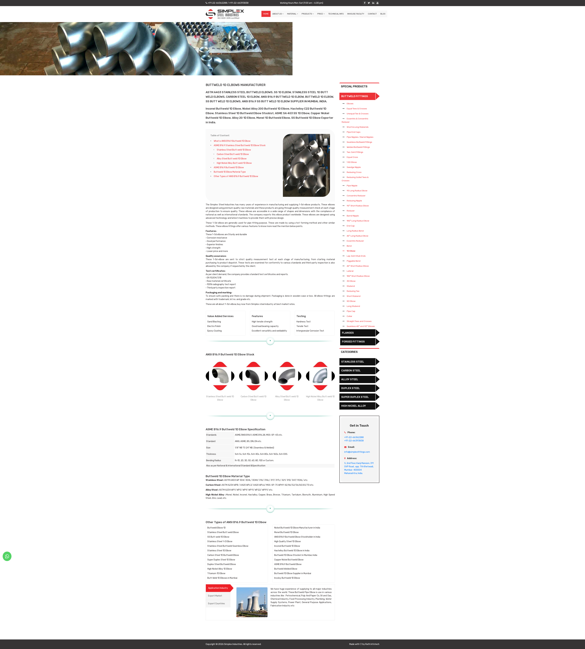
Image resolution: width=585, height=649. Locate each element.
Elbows (350, 103)
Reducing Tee (353, 291)
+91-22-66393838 (238, 3)
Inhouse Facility (355, 14)
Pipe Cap (351, 311)
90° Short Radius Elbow (358, 206)
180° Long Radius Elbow (358, 221)
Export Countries (216, 603)
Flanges (348, 332)
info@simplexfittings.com (357, 452)
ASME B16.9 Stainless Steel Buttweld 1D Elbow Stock (240, 145)
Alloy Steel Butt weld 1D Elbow (231, 158)
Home (266, 14)
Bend (349, 246)
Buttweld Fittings (354, 96)
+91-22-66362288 (217, 3)
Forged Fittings (353, 341)
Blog (382, 14)
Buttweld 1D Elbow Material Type (230, 172)
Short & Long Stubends (358, 127)
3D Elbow (351, 281)
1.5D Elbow (352, 162)
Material (292, 14)
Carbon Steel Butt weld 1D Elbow (233, 154)
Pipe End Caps (353, 132)
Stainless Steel (352, 361)
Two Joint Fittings (355, 152)
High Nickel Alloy (353, 405)
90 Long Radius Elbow (357, 190)
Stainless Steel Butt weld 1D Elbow (234, 150)
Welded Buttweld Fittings (358, 147)
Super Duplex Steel (355, 396)
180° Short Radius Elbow (358, 276)
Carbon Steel (351, 370)
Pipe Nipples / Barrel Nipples (360, 137)
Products (307, 14)
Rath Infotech (372, 644)
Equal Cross (352, 157)
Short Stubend (353, 296)
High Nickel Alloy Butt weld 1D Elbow (234, 163)
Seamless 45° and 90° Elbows (361, 326)
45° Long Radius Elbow (357, 236)
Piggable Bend (353, 261)
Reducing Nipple (354, 201)
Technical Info (336, 14)
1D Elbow (351, 251)
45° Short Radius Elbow (358, 266)
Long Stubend (353, 306)
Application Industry (218, 588)
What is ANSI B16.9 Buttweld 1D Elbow (232, 141)
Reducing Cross (354, 172)
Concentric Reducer (356, 196)
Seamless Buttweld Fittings (359, 142)
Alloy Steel (349, 379)
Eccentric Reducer (355, 241)
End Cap (351, 226)
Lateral (350, 271)
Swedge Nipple (354, 167)
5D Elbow (351, 301)
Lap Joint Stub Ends (356, 256)
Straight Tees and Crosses (359, 321)
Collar (349, 316)
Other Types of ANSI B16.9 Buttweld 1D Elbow (236, 176)
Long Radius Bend (355, 231)
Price (320, 14)
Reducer (351, 211)
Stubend (351, 286)
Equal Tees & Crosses (357, 108)
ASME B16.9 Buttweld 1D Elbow (229, 167)
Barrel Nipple (353, 216)
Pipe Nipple (352, 185)
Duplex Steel (350, 388)
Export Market (215, 596)
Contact (372, 14)
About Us (277, 14)
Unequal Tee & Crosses (358, 113)
